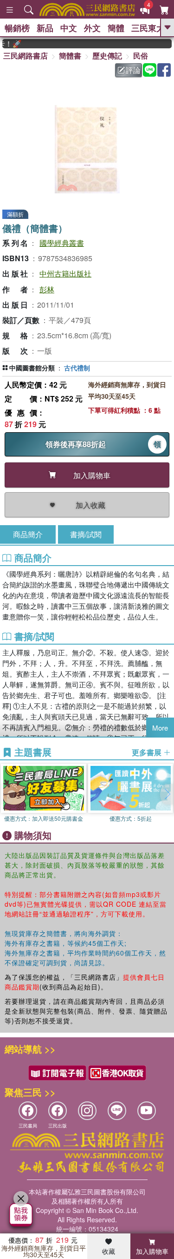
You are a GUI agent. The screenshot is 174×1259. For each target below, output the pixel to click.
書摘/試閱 (86, 534)
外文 (92, 28)
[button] (167, 794)
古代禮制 (77, 367)
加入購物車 (152, 1251)
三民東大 (148, 28)
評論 (133, 70)
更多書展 (147, 752)
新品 (45, 28)
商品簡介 (28, 534)
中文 (68, 28)
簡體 (116, 28)
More (160, 727)
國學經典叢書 (61, 242)
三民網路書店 (25, 55)
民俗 (140, 55)
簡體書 (70, 55)
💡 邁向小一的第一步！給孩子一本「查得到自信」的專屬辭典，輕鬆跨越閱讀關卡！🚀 (7, 43)
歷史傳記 (107, 55)
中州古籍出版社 (65, 273)
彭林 (46, 289)
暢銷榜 (17, 28)
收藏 (108, 1251)
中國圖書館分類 (32, 367)
